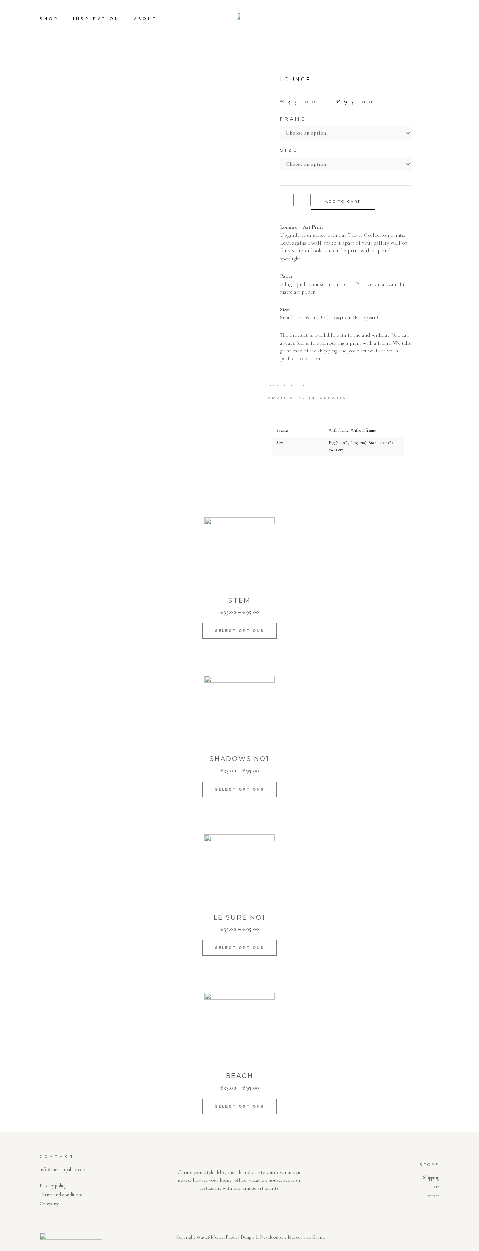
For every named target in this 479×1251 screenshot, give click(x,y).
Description (289, 385)
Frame (293, 119)
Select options (239, 630)
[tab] (289, 384)
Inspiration (96, 18)
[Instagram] (444, 18)
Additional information (310, 397)
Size (289, 150)
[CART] (424, 18)
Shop (49, 18)
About (146, 18)
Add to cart (342, 201)
